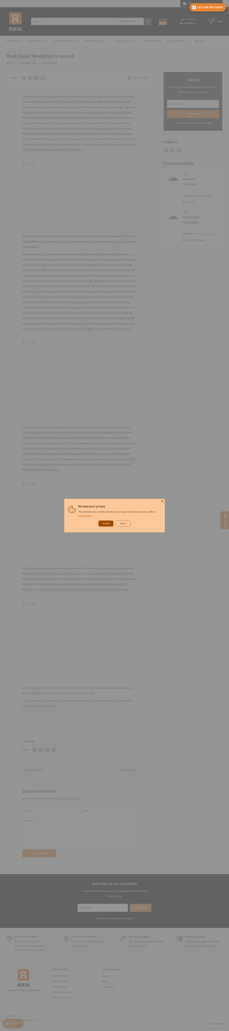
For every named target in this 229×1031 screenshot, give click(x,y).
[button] (207, 7)
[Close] (162, 501)
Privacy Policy (85, 515)
